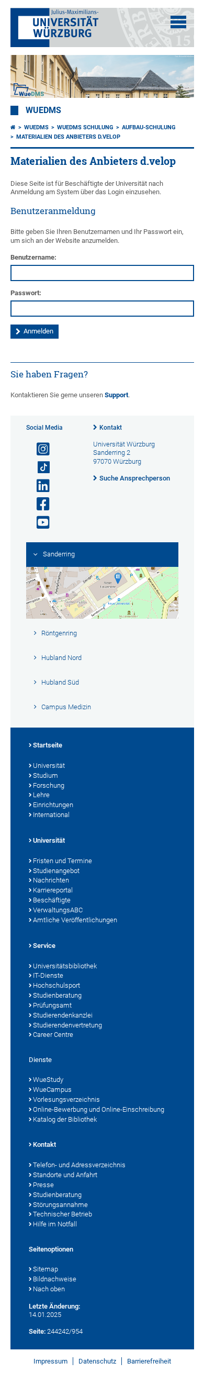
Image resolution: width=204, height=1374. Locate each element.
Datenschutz (97, 1361)
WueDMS (43, 110)
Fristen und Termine (62, 861)
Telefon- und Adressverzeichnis (79, 1165)
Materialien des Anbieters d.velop (68, 136)
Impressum (50, 1361)
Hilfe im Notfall (55, 1224)
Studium (45, 775)
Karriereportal (53, 890)
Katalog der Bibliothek (65, 1119)
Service (44, 945)
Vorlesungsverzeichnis (66, 1099)
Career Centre (53, 1034)
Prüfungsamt (52, 1005)
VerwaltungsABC (58, 910)
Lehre (41, 795)
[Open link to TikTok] (38, 468)
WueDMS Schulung (85, 127)
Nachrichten (51, 880)
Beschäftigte (52, 900)
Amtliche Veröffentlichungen (75, 920)
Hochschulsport (56, 985)
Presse (43, 1185)
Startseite (47, 745)
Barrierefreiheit (149, 1361)
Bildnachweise (54, 1279)
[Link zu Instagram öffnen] (38, 449)
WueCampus (52, 1089)
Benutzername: (33, 257)
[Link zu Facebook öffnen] (38, 504)
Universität (49, 765)
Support (116, 395)
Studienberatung (57, 995)
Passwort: (25, 293)
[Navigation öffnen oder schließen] (178, 22)
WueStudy (48, 1079)
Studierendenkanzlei (63, 1015)
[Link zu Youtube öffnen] (38, 522)
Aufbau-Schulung (149, 127)
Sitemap (45, 1269)
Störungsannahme (60, 1205)
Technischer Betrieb (62, 1214)
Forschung (48, 785)
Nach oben (49, 1289)
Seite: (37, 1331)
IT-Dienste (48, 975)
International (51, 815)
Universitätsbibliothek (65, 966)
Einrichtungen (53, 805)
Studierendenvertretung (67, 1025)
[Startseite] (13, 127)
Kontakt (110, 427)
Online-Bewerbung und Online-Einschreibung (98, 1109)
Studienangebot (56, 871)
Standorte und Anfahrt (65, 1175)
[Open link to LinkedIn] (38, 486)
